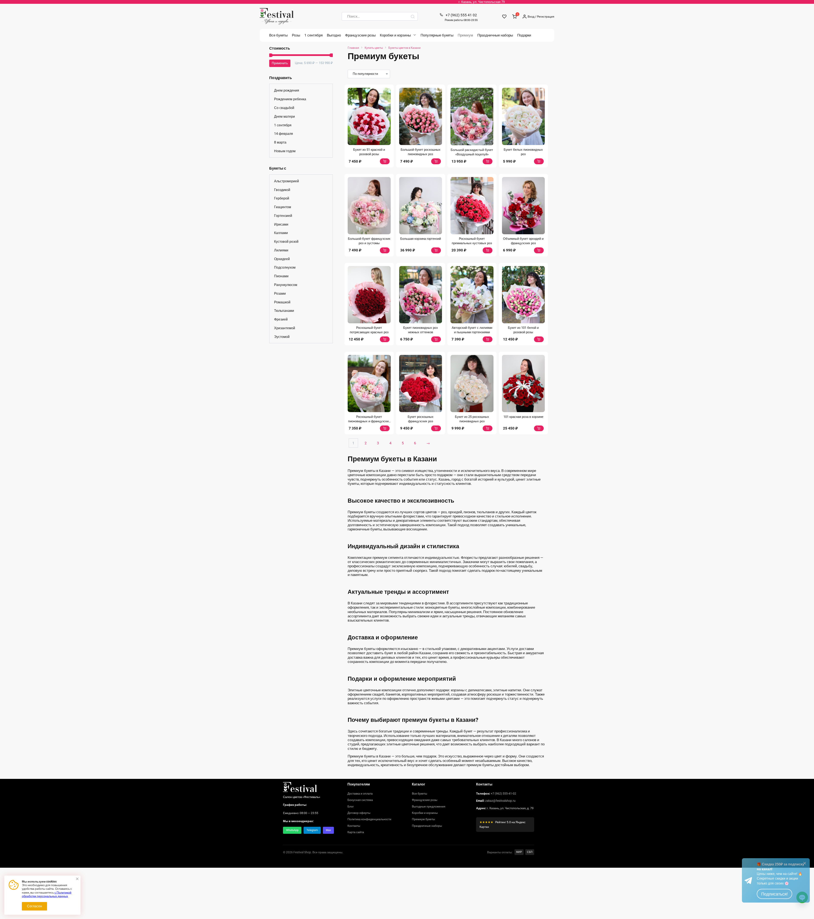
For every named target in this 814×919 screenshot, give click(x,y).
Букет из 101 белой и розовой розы (523, 330)
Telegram (312, 830)
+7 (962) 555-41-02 (503, 793)
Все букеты (278, 35)
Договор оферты (358, 812)
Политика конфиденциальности (369, 819)
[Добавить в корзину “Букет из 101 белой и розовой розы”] (539, 339)
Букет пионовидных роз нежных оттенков (420, 330)
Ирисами (281, 224)
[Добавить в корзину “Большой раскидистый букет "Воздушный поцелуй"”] (487, 161)
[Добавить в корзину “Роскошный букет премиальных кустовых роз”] (487, 250)
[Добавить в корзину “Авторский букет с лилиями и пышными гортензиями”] (487, 339)
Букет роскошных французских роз (420, 419)
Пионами (281, 276)
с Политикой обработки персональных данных (46, 894)
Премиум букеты (423, 819)
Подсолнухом (284, 267)
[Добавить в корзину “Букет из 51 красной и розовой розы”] (385, 161)
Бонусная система (360, 800)
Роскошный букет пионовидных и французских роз (369, 421)
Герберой (281, 198)
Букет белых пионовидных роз (523, 152)
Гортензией (283, 216)
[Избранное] (504, 16)
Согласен (34, 906)
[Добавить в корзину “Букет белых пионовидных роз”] (539, 161)
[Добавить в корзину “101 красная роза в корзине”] (539, 428)
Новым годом (284, 151)
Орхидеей (282, 259)
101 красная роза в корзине (523, 417)
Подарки (524, 35)
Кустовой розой (286, 242)
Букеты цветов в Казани (404, 47)
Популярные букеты (437, 35)
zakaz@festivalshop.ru (500, 800)
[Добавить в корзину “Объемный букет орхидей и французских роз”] (539, 250)
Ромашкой (282, 302)
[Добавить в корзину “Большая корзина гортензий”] (436, 250)
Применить (280, 63)
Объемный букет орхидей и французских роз (523, 241)
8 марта (280, 142)
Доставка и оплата (360, 793)
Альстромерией (286, 181)
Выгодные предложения (428, 806)
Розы (296, 35)
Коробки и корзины (395, 35)
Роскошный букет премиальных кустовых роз (472, 241)
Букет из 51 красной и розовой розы (369, 152)
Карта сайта (355, 832)
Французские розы (360, 35)
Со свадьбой (284, 108)
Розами (280, 293)
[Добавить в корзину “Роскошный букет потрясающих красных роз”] (385, 339)
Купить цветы (374, 47)
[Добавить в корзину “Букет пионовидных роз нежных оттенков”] (436, 339)
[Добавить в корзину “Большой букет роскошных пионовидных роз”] (436, 161)
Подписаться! (774, 906)
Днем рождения (286, 90)
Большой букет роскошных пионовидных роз (420, 152)
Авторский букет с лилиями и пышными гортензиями (472, 330)
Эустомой (282, 337)
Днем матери (284, 116)
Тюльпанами (284, 311)
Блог (350, 806)
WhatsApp (292, 830)
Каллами (281, 233)
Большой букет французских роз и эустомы (369, 241)
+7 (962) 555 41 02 (461, 17)
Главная (353, 47)
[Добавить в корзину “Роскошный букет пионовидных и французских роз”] (385, 428)
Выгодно (334, 35)
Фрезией (281, 319)
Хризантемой (284, 328)
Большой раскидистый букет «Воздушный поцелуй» (472, 152)
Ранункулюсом (285, 285)
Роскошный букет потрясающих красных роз (369, 330)
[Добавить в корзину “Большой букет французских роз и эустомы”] (385, 250)
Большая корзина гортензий (420, 239)
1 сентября (313, 35)
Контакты (353, 825)
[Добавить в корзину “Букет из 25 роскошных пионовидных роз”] (487, 428)
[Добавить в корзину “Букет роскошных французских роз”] (436, 428)
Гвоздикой (282, 190)
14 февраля (283, 134)
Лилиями (281, 250)
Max (328, 830)
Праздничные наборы (495, 35)
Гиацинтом (282, 207)
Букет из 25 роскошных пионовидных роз (472, 419)
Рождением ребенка (290, 99)
